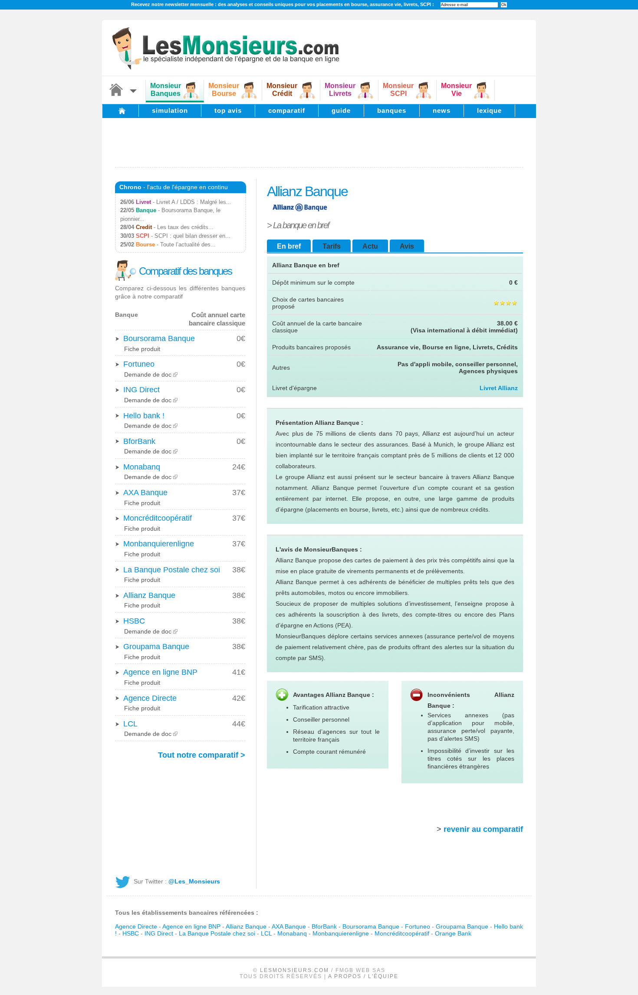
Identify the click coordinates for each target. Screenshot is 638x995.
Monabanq (141, 467)
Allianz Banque (149, 595)
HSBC (134, 621)
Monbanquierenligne (158, 543)
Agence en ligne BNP (160, 672)
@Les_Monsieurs (194, 881)
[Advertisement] (319, 141)
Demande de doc (147, 374)
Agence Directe (150, 698)
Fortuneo (139, 364)
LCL (130, 723)
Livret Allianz (499, 387)
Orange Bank (453, 933)
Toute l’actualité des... (188, 244)
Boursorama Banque (159, 338)
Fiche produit (142, 348)
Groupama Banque (156, 646)
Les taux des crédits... (185, 227)
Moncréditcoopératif (157, 518)
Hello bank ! (143, 415)
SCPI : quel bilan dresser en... (192, 236)
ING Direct (141, 389)
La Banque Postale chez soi (171, 569)
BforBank (139, 441)
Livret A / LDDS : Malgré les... (193, 202)
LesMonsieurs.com (294, 970)
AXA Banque (145, 492)
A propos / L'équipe (363, 976)
